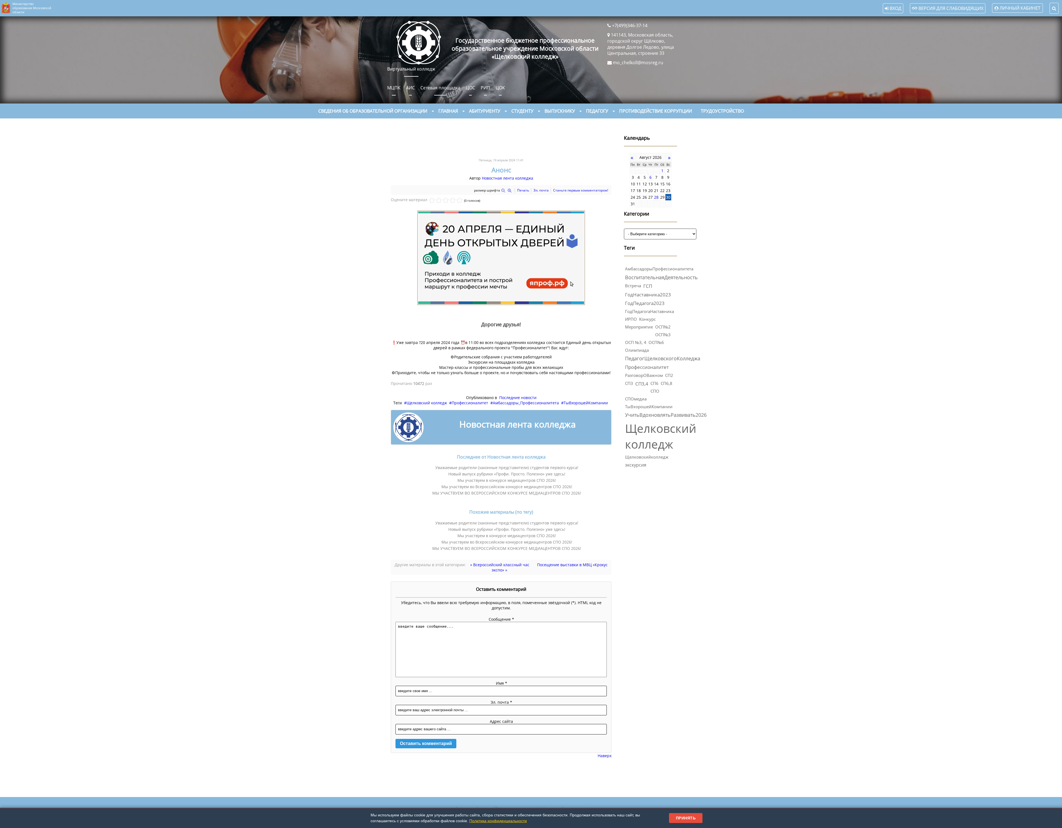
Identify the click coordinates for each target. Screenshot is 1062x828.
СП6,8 (666, 383)
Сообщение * (501, 619)
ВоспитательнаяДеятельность (661, 277)
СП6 (654, 383)
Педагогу (597, 111)
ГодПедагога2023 (645, 303)
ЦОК (500, 88)
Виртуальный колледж (411, 69)
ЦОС (470, 88)
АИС (410, 88)
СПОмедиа (636, 399)
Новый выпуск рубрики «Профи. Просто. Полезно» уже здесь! (506, 474)
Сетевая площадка (440, 88)
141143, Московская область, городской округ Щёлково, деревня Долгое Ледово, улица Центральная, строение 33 (640, 44)
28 (656, 197)
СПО (654, 391)
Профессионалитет (470, 402)
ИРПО (631, 319)
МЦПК (393, 88)
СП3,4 (641, 384)
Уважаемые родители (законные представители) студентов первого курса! (506, 467)
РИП (485, 88)
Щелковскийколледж (646, 457)
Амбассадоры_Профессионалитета (526, 402)
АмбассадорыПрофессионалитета (659, 268)
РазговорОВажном (644, 375)
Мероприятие (639, 327)
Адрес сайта (501, 721)
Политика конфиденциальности (498, 821)
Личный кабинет (1019, 8)
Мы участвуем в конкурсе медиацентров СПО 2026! (506, 480)
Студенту (522, 111)
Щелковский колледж (427, 402)
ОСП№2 (663, 327)
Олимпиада (637, 350)
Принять (686, 818)
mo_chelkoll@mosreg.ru (638, 62)
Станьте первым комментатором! (580, 190)
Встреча (633, 285)
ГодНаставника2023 (648, 294)
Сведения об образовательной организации (372, 111)
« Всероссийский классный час (499, 564)
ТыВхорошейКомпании (586, 402)
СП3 (629, 383)
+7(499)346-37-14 (629, 25)
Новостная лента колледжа (507, 178)
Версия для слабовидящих (950, 8)
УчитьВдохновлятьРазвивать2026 (666, 415)
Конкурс (647, 319)
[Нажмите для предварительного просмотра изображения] (501, 303)
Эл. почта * (501, 702)
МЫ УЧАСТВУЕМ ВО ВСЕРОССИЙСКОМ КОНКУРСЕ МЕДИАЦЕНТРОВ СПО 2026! (506, 493)
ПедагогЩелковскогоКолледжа (662, 358)
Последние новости (518, 397)
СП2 (669, 375)
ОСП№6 (656, 342)
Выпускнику (560, 111)
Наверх (604, 755)
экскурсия (635, 465)
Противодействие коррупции (655, 111)
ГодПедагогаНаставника (649, 311)
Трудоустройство (722, 111)
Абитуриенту (484, 111)
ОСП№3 (663, 334)
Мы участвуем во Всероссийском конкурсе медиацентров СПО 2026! (506, 486)
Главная (448, 111)
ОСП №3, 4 (635, 342)
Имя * (501, 683)
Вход (895, 8)
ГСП (647, 286)
